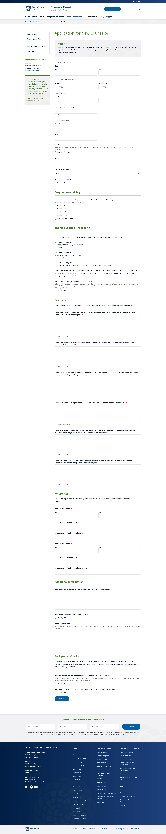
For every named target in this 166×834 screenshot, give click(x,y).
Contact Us (76, 780)
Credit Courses (101, 786)
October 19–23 (62, 212)
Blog (102, 17)
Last (99, 69)
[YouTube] (36, 787)
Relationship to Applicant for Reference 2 (71, 568)
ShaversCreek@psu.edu (37, 782)
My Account (137, 1)
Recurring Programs (103, 756)
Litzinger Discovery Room (81, 801)
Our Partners (77, 769)
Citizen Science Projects (127, 774)
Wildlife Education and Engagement (127, 764)
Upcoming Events (102, 752)
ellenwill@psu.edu (34, 70)
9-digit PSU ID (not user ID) (65, 107)
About (34, 17)
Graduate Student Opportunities (106, 793)
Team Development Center (81, 762)
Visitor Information (79, 787)
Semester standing (62, 169)
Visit (42, 17)
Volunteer (123, 805)
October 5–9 (61, 205)
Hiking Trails (76, 808)
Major (57, 158)
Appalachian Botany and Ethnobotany (127, 769)
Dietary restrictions (62, 624)
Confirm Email (102, 83)
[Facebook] (31, 787)
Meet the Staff (77, 776)
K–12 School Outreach (80, 758)
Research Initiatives (126, 756)
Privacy (75, 829)
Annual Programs (102, 759)
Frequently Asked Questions (37, 46)
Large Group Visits (78, 794)
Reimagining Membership (128, 796)
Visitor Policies (77, 790)
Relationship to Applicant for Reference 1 (71, 533)
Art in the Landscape (79, 815)
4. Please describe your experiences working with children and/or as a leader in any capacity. (91, 403)
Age (57, 134)
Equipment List (32, 51)
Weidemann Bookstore (80, 819)
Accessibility (105, 829)
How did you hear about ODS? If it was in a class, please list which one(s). (83, 589)
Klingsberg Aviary (78, 804)
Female (59, 152)
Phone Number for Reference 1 (67, 522)
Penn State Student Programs (103, 774)
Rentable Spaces (78, 797)
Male (68, 152)
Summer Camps (102, 763)
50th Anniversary (112, 9)
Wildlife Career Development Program (105, 798)
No (65, 183)
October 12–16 (62, 209)
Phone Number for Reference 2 (67, 557)
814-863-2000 (34, 777)
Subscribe (131, 727)
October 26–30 (62, 215)
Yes (58, 183)
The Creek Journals (79, 765)
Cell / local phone (62, 120)
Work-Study (100, 802)
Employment (77, 772)
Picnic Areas (76, 811)
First (56, 69)
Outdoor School (47, 22)
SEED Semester (101, 789)
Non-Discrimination (89, 829)
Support (109, 17)
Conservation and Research (129, 748)
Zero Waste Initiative (126, 759)
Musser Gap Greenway (127, 752)
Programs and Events (55, 17)
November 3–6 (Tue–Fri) (65, 218)
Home (27, 17)
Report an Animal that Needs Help (129, 778)
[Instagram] (26, 787)
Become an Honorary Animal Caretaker (129, 801)
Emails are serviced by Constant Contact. (114, 734)
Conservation (92, 17)
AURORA (99, 779)
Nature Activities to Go (104, 766)
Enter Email (58, 83)
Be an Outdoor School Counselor (35, 40)
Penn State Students (75, 17)
